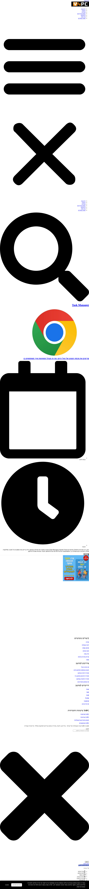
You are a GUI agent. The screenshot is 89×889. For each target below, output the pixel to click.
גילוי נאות (86, 653)
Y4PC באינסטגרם (84, 723)
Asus (87, 689)
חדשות (84, 10)
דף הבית (83, 9)
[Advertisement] (78, 608)
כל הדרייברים (85, 704)
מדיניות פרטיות (17, 885)
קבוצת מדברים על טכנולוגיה (81, 720)
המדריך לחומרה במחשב (82, 679)
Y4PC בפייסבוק (84, 714)
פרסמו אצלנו (85, 648)
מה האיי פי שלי (85, 667)
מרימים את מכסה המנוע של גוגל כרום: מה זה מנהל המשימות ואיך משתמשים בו (56, 358)
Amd (87, 695)
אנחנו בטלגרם (82, 18)
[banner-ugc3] (76, 580)
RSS (87, 659)
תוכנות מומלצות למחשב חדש (81, 670)
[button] (44, 110)
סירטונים (83, 15)
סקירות (84, 12)
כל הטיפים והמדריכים (83, 681)
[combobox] (81, 731)
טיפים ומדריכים (81, 13)
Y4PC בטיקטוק (84, 717)
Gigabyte (86, 701)
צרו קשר (83, 17)
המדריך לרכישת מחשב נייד (82, 676)
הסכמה (7, 885)
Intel (88, 692)
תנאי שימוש (86, 651)
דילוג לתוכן (86, 863)
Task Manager (80, 305)
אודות (87, 642)
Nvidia (87, 698)
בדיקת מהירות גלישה (83, 656)
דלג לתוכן (86, 0)
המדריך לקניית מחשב (83, 673)
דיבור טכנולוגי (85, 645)
